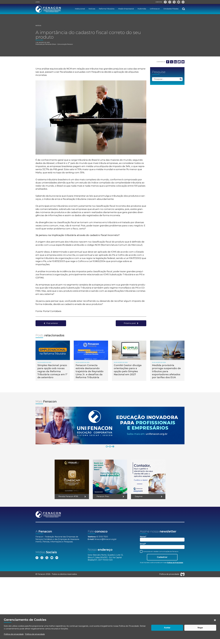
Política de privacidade (14, 634)
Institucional (80, 9)
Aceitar (167, 628)
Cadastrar (162, 557)
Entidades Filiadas (171, 9)
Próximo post (130, 323)
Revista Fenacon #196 (68, 496)
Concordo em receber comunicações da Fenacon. (161, 551)
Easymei (138, 496)
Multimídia (142, 9)
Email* (143, 544)
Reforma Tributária (106, 9)
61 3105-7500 (102, 537)
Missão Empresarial (126, 9)
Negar (200, 628)
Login (37, 2)
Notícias (92, 9)
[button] (215, 620)
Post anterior (52, 323)
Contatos (159, 2)
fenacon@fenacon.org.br (105, 539)
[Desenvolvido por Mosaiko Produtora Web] (182, 574)
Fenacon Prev (103, 496)
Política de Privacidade (129, 626)
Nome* (143, 537)
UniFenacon (155, 9)
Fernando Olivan (50, 44)
